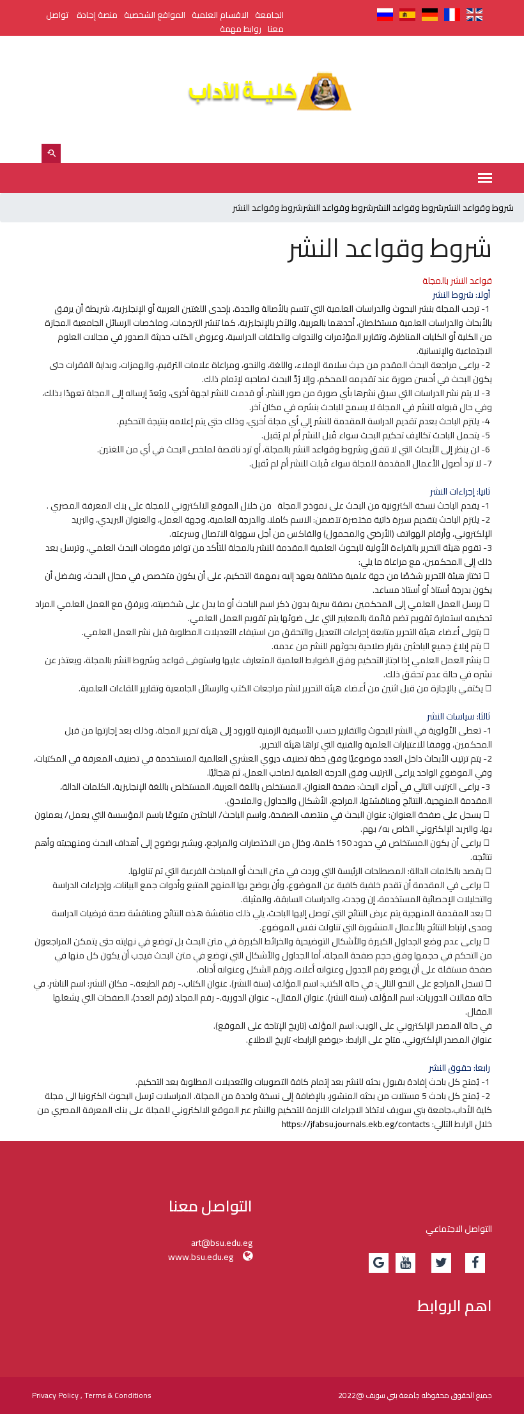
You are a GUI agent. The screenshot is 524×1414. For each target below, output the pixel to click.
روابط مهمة (240, 28)
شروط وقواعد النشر (478, 207)
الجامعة (269, 14)
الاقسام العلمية (220, 14)
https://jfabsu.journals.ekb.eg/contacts (356, 1124)
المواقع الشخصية (154, 14)
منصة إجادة (97, 14)
